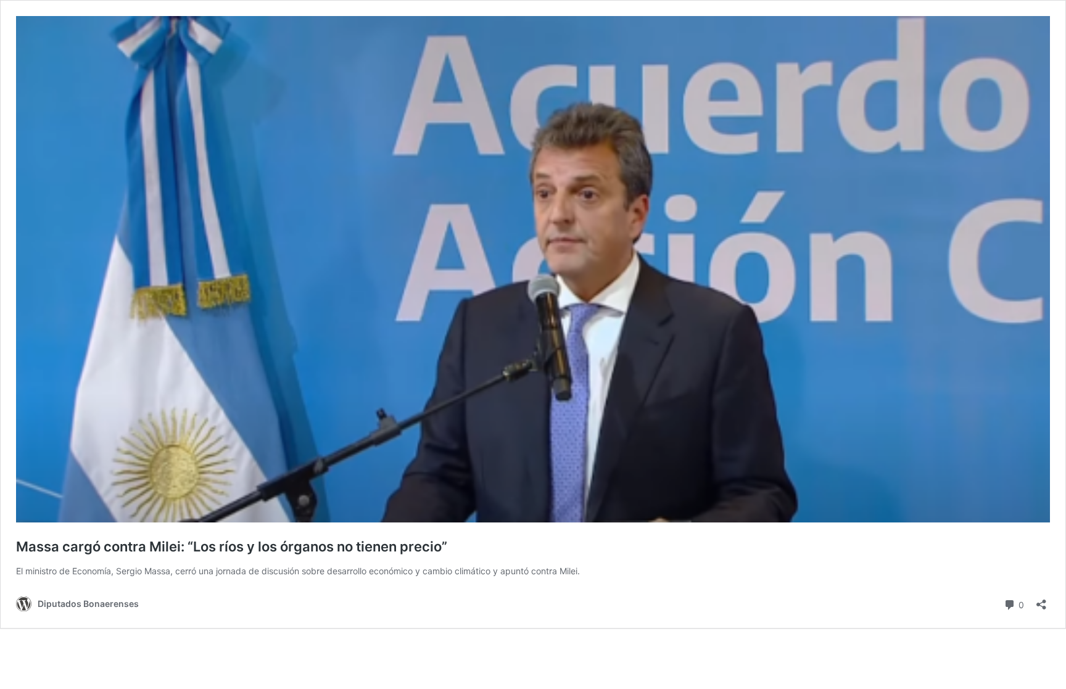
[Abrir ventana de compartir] (1041, 600)
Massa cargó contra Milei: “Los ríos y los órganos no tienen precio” (231, 546)
